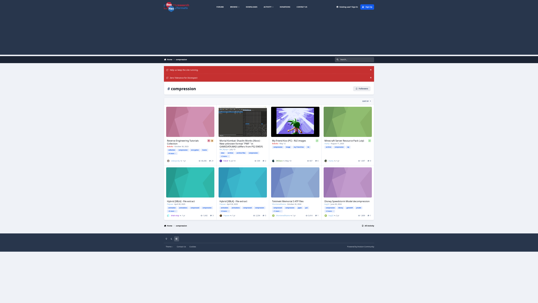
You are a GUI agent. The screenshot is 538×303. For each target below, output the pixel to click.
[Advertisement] (269, 35)
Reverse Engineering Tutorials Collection (183, 142)
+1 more (276, 211)
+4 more (171, 153)
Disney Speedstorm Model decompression (347, 201)
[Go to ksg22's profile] (325, 215)
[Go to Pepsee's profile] (221, 215)
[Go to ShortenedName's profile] (273, 215)
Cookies (192, 246)
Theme (169, 246)
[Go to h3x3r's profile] (221, 161)
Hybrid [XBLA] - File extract (181, 201)
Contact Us (181, 246)
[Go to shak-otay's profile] (168, 215)
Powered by (360, 246)
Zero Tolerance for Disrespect (183, 77)
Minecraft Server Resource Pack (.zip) (344, 140)
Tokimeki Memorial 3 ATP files (288, 201)
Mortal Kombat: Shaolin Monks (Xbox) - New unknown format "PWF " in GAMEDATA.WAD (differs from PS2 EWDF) (241, 143)
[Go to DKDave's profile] (273, 161)
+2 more (224, 156)
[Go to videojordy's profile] (168, 161)
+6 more (171, 211)
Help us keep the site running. (184, 70)
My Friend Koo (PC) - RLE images (289, 140)
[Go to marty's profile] (325, 161)
